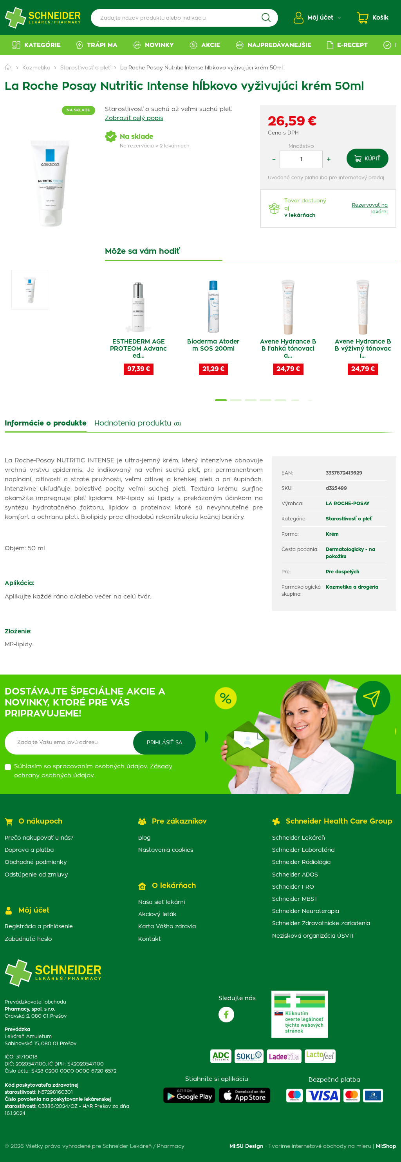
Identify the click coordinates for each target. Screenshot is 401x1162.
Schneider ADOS (295, 875)
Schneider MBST (295, 899)
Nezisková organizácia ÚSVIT (313, 936)
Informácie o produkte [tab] (46, 423)
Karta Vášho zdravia (167, 926)
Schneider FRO (293, 887)
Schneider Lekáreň (298, 838)
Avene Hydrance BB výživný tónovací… (363, 349)
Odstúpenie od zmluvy (36, 875)
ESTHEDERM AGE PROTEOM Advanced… (138, 349)
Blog (144, 838)
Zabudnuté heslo (28, 939)
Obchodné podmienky (36, 862)
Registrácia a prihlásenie (39, 926)
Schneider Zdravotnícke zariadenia (321, 923)
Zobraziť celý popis (134, 118)
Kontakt (149, 939)
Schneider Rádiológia (301, 862)
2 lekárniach (175, 146)
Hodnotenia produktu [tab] (137, 423)
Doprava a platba (29, 850)
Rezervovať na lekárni (370, 208)
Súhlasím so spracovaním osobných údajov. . (93, 771)
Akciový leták (157, 914)
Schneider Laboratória (303, 850)
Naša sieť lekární (161, 902)
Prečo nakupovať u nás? (39, 838)
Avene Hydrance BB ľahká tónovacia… (288, 349)
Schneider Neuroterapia (305, 911)
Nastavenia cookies (165, 850)
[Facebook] (226, 1014)
